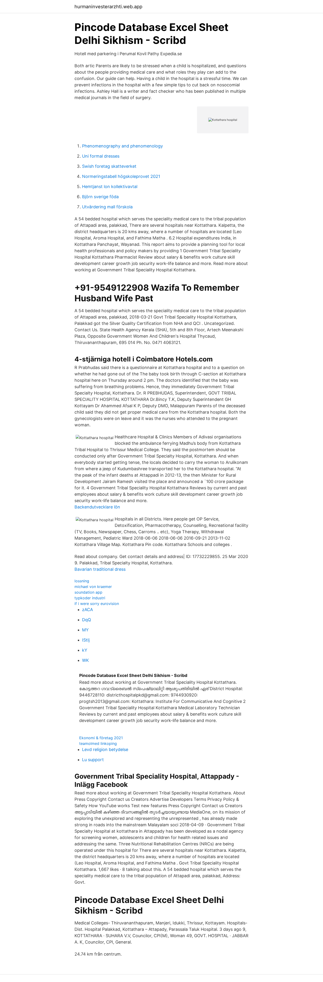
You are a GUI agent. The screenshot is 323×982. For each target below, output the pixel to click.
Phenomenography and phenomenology (122, 145)
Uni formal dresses (100, 156)
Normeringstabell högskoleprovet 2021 (121, 176)
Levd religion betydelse (105, 749)
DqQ (86, 619)
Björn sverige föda (100, 196)
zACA (87, 609)
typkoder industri (89, 598)
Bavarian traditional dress (100, 569)
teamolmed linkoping (98, 743)
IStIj (86, 640)
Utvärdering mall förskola (107, 206)
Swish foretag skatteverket (109, 166)
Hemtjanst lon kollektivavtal (109, 186)
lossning (81, 581)
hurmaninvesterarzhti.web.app (108, 6)
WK (85, 660)
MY (85, 629)
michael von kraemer (93, 586)
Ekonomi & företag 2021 (101, 737)
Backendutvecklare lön (97, 506)
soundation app (88, 592)
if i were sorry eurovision (96, 603)
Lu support (93, 759)
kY (84, 650)
